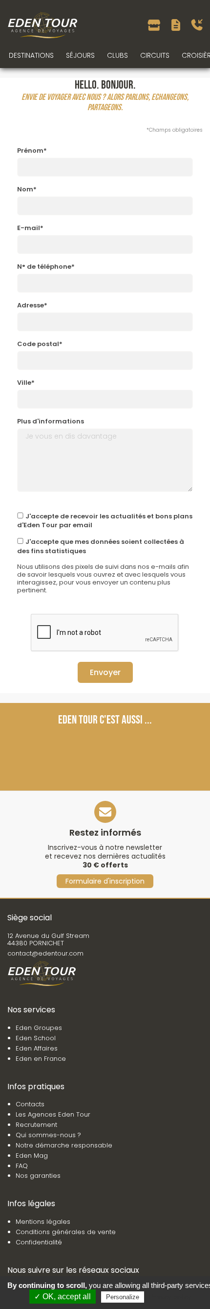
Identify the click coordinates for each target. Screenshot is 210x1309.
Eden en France (41, 1058)
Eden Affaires (37, 1048)
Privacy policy (170, 1297)
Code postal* (40, 344)
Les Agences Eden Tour (53, 1114)
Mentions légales (43, 1221)
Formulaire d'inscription (105, 881)
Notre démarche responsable (64, 1145)
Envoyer (105, 672)
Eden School (36, 1038)
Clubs (117, 55)
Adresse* (32, 305)
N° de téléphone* (46, 266)
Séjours (80, 55)
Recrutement (36, 1124)
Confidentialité (39, 1242)
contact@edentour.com (45, 953)
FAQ (22, 1165)
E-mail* (30, 228)
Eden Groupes (39, 1027)
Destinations (31, 55)
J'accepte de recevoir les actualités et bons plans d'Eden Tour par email (104, 521)
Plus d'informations (50, 421)
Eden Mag (32, 1155)
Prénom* (32, 150)
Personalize (122, 1297)
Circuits (154, 55)
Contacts (30, 1104)
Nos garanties (38, 1175)
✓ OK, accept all (62, 1296)
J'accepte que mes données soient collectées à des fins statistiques (100, 546)
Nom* (27, 189)
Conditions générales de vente (66, 1232)
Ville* (26, 382)
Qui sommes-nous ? (48, 1135)
